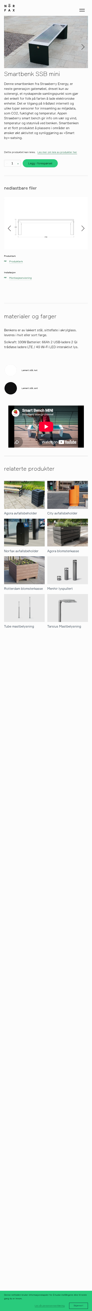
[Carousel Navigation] (46, 42)
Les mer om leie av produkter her (57, 152)
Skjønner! (78, 1305)
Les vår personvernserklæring (50, 1305)
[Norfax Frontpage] (9, 7)
